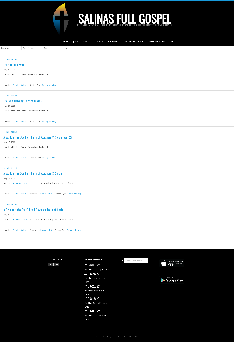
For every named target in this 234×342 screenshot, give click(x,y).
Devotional (113, 42)
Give (172, 42)
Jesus (75, 42)
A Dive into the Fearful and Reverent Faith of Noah (33, 209)
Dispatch (120, 337)
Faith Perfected (10, 59)
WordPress (135, 337)
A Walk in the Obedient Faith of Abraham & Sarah (32, 173)
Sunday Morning (49, 85)
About (86, 42)
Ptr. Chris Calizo (19, 85)
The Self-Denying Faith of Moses (22, 100)
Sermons (99, 42)
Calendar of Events (134, 42)
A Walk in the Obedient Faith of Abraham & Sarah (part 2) (37, 137)
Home (65, 42)
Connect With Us (157, 42)
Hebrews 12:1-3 (20, 183)
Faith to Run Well (13, 64)
